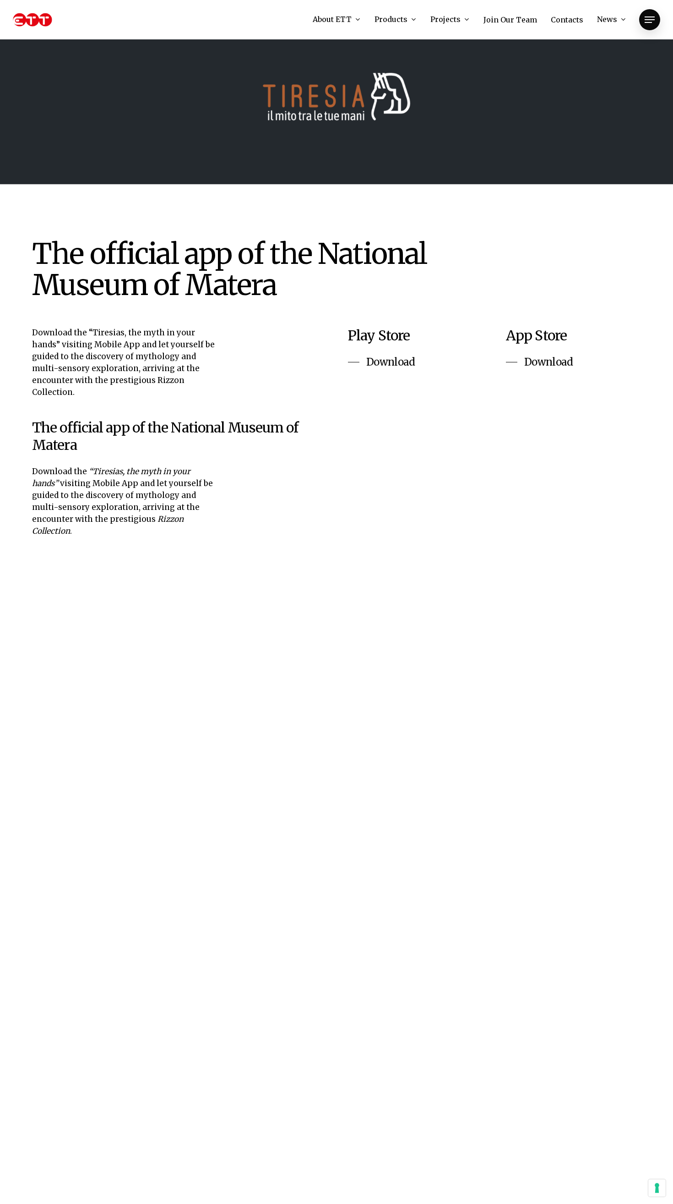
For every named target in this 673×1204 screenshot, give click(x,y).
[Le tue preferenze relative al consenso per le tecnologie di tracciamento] (657, 1188)
